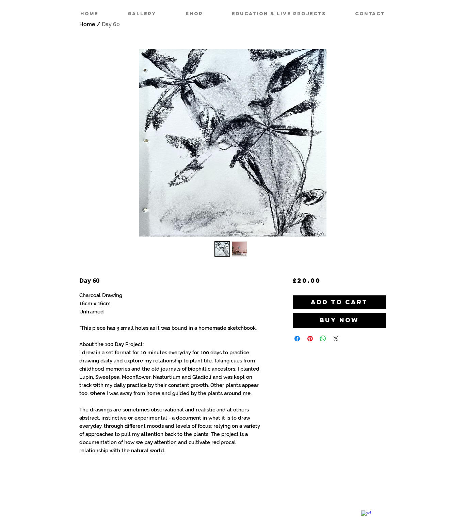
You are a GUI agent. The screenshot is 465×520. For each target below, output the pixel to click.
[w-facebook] (366, 515)
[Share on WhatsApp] (323, 339)
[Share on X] (336, 339)
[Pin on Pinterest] (310, 339)
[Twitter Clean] (379, 509)
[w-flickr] (392, 509)
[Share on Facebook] (297, 339)
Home (87, 24)
